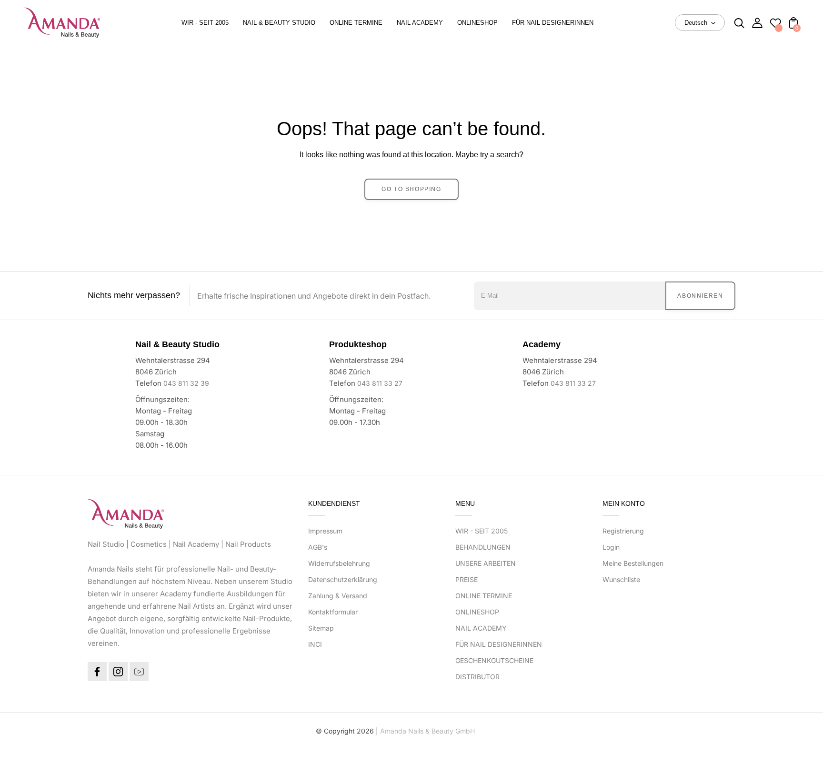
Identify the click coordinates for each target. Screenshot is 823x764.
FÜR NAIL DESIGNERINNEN (498, 644)
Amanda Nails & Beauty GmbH (427, 731)
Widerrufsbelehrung (339, 563)
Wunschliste (621, 579)
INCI (315, 644)
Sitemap (321, 628)
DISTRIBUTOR (477, 677)
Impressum (325, 531)
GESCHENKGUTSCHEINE (494, 660)
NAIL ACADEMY (481, 628)
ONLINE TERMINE (483, 596)
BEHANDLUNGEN (483, 547)
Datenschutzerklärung (342, 579)
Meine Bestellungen (632, 563)
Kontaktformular (333, 612)
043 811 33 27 (379, 383)
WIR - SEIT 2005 (481, 531)
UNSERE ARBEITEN (485, 563)
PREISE (466, 579)
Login (611, 547)
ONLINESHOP (477, 612)
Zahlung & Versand (337, 596)
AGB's (317, 547)
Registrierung (623, 531)
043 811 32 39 (186, 383)
